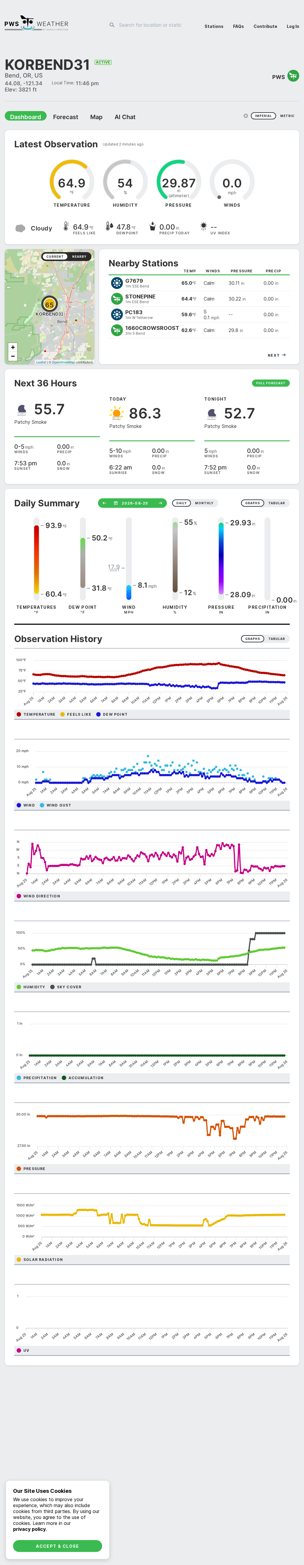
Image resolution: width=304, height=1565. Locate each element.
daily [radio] (181, 503)
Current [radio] (55, 257)
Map (85, 118)
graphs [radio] (252, 503)
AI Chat (111, 118)
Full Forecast (271, 383)
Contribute (265, 26)
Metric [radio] (287, 116)
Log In (293, 26)
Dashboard (23, 118)
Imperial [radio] (263, 116)
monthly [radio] (204, 503)
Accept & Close (57, 1546)
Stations (214, 26)
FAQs (238, 26)
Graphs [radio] (252, 639)
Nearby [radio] (79, 257)
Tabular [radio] (276, 639)
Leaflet (41, 362)
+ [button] (13, 348)
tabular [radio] (276, 503)
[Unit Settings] (245, 116)
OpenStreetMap (63, 362)
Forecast (58, 118)
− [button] (13, 357)
